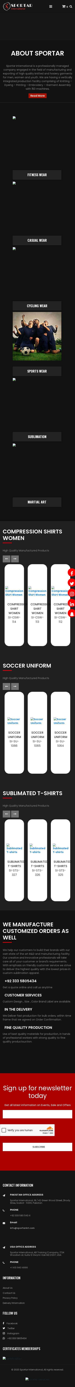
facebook (11, 1323)
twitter (11, 1328)
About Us (8, 1287)
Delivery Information (14, 1303)
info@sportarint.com (22, 1228)
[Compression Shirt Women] (14, 591)
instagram (13, 1333)
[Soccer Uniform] (14, 721)
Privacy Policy (10, 1297)
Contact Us (9, 1293)
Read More (37, 96)
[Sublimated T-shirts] (14, 849)
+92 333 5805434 (17, 1338)
